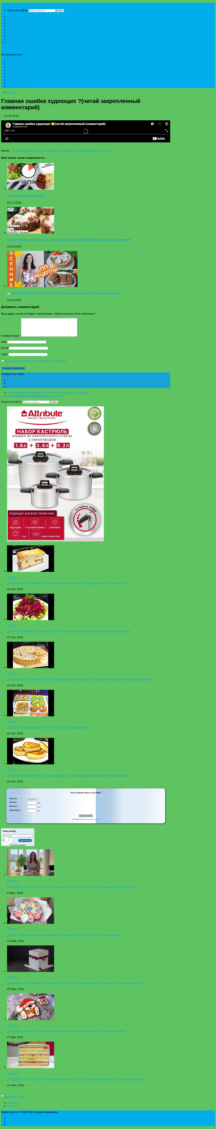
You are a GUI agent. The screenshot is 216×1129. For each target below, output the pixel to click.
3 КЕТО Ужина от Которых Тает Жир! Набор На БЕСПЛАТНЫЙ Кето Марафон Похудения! (69, 239)
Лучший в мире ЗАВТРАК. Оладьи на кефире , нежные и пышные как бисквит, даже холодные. (69, 775)
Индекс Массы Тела (93, 819)
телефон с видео (73, 150)
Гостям (11, 29)
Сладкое (12, 32)
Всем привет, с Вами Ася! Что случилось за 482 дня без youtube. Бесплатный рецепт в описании (71, 886)
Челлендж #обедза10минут (26, 195)
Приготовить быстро (20, 26)
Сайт (4, 354)
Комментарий (11, 335)
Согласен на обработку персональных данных (36, 361)
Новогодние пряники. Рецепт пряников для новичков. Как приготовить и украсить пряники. (66, 1031)
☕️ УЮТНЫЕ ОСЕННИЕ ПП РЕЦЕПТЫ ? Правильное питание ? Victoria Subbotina (63, 293)
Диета (11, 19)
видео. (29, 150)
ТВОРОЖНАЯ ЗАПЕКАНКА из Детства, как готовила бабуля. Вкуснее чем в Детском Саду (66, 583)
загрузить (40, 150)
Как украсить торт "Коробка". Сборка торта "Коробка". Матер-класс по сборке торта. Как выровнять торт (76, 983)
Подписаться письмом (18, 845)
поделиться (54, 150)
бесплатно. (18, 150)
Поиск (60, 11)
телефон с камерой (97, 150)
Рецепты (13, 36)
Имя (4, 341)
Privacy (11, 1106)
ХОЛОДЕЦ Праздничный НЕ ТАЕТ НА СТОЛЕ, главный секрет (48, 727)
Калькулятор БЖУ (19, 39)
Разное (12, 42)
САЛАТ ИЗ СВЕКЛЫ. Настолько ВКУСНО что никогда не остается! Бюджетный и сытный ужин (69, 631)
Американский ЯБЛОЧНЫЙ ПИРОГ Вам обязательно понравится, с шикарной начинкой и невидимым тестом (79, 679)
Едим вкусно (9, 4)
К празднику (15, 23)
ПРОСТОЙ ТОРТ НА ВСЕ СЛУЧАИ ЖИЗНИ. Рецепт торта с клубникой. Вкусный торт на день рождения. (75, 1079)
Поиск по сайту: (17, 10)
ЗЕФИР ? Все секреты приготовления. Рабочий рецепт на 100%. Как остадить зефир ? (64, 934)
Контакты (13, 1102)
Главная (12, 16)
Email (4, 347)
